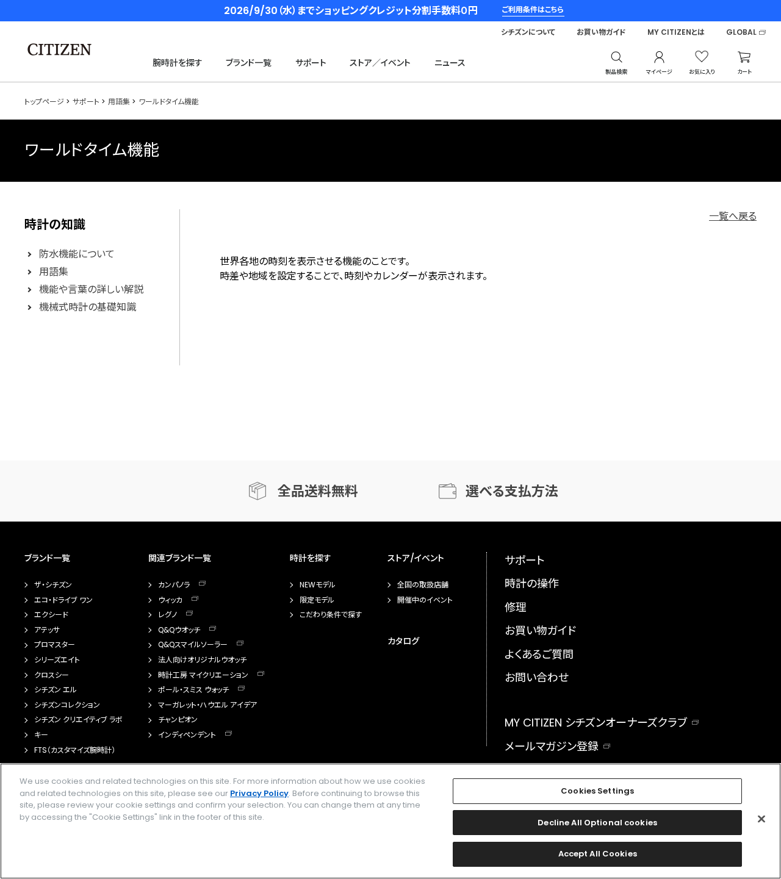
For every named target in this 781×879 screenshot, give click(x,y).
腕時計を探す (178, 63)
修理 (516, 607)
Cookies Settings (597, 791)
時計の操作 (532, 583)
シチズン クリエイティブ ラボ (78, 720)
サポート (310, 63)
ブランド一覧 (249, 63)
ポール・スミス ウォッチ (193, 690)
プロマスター (54, 645)
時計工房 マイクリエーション (203, 675)
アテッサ (47, 630)
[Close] (761, 819)
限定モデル (317, 600)
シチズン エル (55, 690)
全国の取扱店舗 (422, 585)
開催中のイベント (425, 600)
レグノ (167, 615)
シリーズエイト (57, 660)
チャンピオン (178, 720)
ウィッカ (170, 600)
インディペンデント (187, 735)
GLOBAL (741, 32)
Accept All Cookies (597, 853)
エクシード (51, 615)
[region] (390, 821)
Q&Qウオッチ (179, 630)
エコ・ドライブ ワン (63, 600)
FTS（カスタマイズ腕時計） (74, 750)
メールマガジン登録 (552, 746)
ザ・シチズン (53, 585)
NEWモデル (318, 585)
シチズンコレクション (67, 705)
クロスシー (51, 675)
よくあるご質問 (539, 654)
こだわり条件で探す (331, 615)
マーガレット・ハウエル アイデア (207, 705)
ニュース (450, 63)
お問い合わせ (537, 677)
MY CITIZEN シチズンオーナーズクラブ (596, 723)
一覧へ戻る (733, 216)
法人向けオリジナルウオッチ (202, 660)
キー (41, 735)
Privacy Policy (259, 793)
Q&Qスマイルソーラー (193, 645)
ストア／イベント (380, 63)
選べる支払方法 (512, 491)
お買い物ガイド (601, 32)
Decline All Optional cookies (597, 822)
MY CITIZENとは (676, 32)
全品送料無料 (318, 491)
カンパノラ (174, 585)
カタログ (403, 641)
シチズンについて (528, 32)
